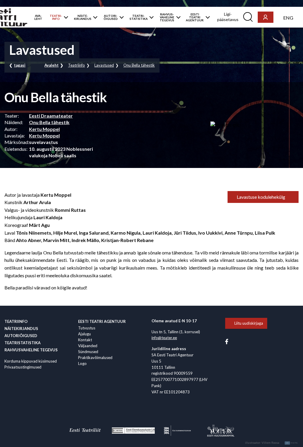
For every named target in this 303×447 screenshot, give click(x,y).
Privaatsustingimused (22, 367)
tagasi (19, 65)
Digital (292, 443)
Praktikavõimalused (95, 357)
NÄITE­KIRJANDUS (82, 17)
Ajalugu (84, 333)
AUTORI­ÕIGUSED (111, 17)
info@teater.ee (164, 337)
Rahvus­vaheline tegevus (31, 349)
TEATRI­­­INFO (56, 17)
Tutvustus (86, 328)
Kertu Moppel (44, 129)
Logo (82, 363)
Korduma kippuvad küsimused (30, 361)
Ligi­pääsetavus (227, 17)
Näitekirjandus (21, 328)
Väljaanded (87, 345)
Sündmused (88, 351)
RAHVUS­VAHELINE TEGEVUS (167, 17)
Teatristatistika (22, 342)
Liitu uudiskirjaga (248, 323)
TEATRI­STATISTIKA (139, 17)
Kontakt (85, 339)
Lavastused (104, 65)
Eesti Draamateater (51, 115)
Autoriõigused (20, 335)
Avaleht (51, 65)
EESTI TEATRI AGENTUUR (195, 17)
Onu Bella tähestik (139, 65)
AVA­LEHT (38, 17)
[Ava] (65, 17)
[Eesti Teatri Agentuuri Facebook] (226, 341)
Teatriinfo (76, 65)
